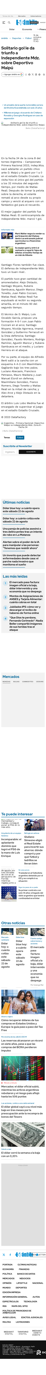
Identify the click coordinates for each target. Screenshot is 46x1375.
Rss (5, 1306)
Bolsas (16, 682)
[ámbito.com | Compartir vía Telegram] (39, 74)
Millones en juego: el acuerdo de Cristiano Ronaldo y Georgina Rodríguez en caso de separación (23, 115)
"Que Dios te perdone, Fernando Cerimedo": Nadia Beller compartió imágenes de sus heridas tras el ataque (26, 624)
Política (7, 1274)
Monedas (6, 682)
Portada (8, 1264)
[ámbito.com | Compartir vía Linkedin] (36, 74)
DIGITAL (9, 1333)
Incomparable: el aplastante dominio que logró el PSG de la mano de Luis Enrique (11, 848)
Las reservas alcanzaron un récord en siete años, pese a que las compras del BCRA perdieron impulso (22, 1045)
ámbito (4, 38)
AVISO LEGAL (9, 1317)
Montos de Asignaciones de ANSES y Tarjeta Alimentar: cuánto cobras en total (26, 599)
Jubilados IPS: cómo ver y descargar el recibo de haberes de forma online (25, 610)
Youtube (30, 1255)
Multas (7, 1322)
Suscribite (31, 452)
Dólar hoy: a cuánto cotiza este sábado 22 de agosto (21, 520)
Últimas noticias (27, 1264)
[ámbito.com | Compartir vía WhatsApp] (26, 74)
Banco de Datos (26, 1274)
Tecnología (30, 1301)
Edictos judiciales (32, 1317)
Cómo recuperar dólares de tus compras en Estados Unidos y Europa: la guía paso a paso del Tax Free (22, 1025)
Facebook (10, 1255)
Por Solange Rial (37, 985)
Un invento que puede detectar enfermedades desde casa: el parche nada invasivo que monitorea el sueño (22, 560)
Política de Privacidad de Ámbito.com (17, 1311)
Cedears (39, 682)
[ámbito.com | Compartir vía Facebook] (29, 74)
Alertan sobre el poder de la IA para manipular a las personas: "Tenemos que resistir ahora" (21, 545)
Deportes (16, 38)
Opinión (7, 1283)
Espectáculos (11, 1301)
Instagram (16, 1255)
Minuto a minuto (10, 1083)
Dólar (12, 29)
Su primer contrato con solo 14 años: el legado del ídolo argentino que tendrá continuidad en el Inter (31, 894)
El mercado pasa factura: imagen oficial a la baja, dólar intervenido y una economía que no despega (25, 587)
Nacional (37, 1283)
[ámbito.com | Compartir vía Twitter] (33, 74)
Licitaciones (23, 1322)
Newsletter (39, 1254)
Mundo (7, 1287)
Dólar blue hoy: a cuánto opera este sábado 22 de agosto (21, 509)
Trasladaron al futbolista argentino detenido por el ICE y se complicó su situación (31, 877)
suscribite (34, 22)
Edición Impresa (12, 1292)
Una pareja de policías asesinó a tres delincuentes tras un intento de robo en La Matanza (22, 531)
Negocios (25, 1278)
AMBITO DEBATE (37, 1333)
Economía (27, 29)
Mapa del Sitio (20, 1306)
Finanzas (24, 1269)
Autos (36, 1297)
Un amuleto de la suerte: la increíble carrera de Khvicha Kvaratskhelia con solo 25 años (23, 106)
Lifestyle (21, 1283)
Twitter (4, 1255)
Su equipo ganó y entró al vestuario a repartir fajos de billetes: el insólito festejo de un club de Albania (28, 251)
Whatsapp (37, 1255)
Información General (15, 1297)
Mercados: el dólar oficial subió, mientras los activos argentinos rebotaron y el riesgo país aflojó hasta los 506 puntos (20, 1091)
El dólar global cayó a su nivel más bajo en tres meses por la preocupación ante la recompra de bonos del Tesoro (22, 1111)
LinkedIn (23, 1255)
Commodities (27, 682)
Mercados (21, 16)
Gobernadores (36, 16)
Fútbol (28, 38)
